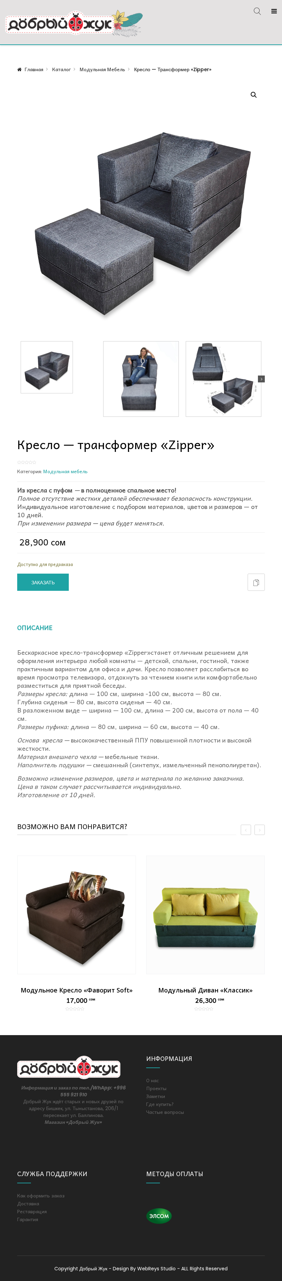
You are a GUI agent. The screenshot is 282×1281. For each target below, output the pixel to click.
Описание (35, 627)
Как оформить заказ (41, 1195)
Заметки (155, 1096)
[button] (254, 95)
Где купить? (160, 1104)
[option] (76, 933)
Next (261, 379)
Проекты (156, 1088)
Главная (34, 69)
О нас (152, 1080)
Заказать (43, 582)
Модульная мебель (102, 69)
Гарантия (27, 1219)
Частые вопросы (165, 1112)
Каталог (61, 69)
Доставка (28, 1203)
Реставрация (32, 1211)
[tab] (42, 630)
